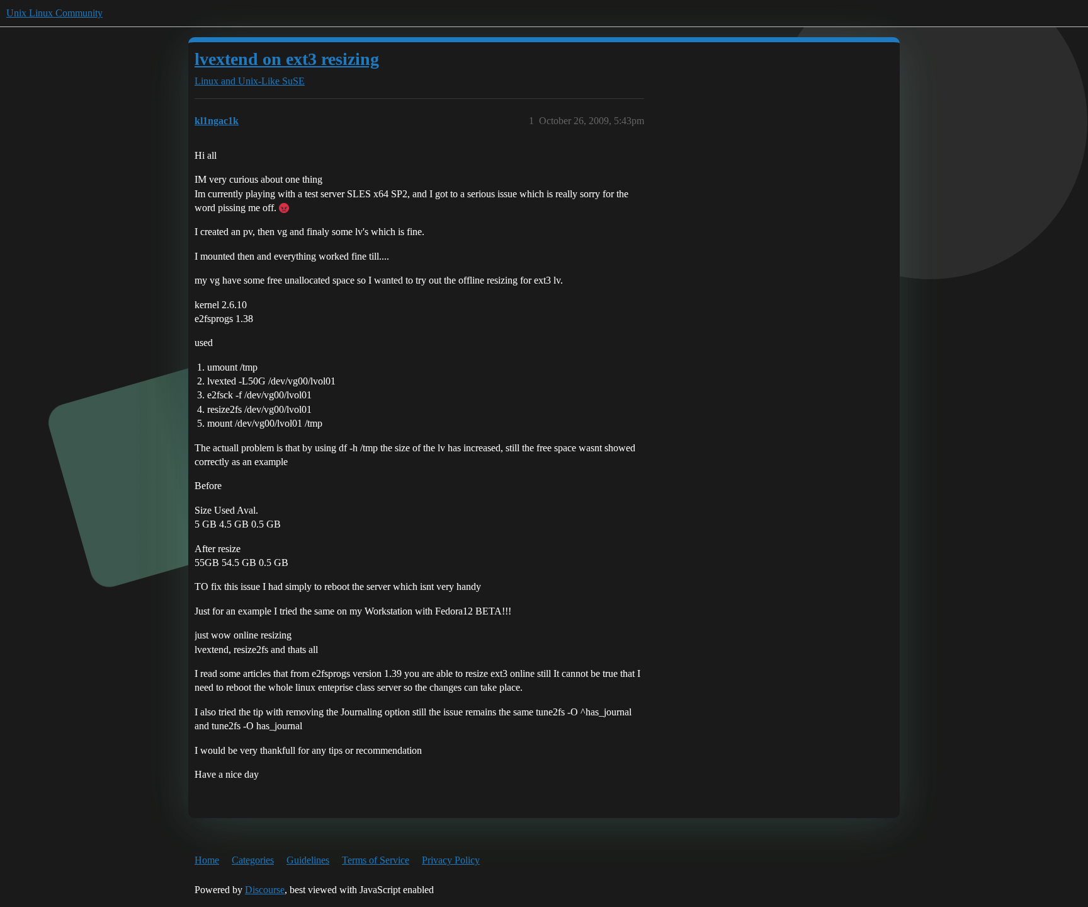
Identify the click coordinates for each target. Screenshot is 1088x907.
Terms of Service (375, 860)
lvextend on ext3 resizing (287, 59)
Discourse (265, 889)
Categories (253, 860)
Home (207, 860)
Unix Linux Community (54, 13)
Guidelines (307, 860)
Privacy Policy (451, 860)
